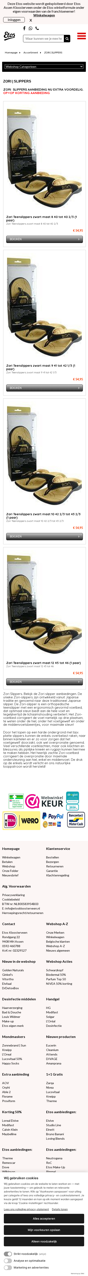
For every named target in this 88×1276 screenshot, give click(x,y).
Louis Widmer (11, 1016)
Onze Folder (10, 871)
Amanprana (53, 1063)
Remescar (8, 1162)
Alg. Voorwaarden (16, 886)
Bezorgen (52, 862)
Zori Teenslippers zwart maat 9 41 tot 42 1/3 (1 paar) (40, 367)
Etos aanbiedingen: (61, 1112)
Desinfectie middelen (19, 999)
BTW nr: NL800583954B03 (20, 904)
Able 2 (6, 1092)
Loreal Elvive (10, 1120)
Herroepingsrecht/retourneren (22, 913)
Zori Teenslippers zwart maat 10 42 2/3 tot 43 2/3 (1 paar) (43, 516)
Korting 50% (12, 1112)
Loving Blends (55, 1138)
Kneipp (7, 1050)
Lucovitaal (53, 1092)
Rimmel (51, 1171)
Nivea (50, 1087)
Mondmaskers (13, 1037)
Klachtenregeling (57, 875)
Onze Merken (55, 932)
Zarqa (50, 1083)
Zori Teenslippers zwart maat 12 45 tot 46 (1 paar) (43, 663)
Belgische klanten (58, 941)
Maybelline (9, 1134)
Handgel (52, 999)
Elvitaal (7, 983)
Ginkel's (7, 974)
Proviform (8, 1101)
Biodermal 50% (56, 974)
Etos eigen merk (13, 1025)
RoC (49, 1162)
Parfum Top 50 (56, 979)
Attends (51, 1054)
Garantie (52, 871)
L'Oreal (6, 1054)
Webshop (8, 866)
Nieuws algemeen (58, 950)
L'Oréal (50, 1021)
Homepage (11, 52)
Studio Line (53, 1125)
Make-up (8, 1021)
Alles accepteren (44, 1218)
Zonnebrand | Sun (14, 1045)
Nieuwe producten (61, 1037)
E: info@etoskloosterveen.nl (21, 908)
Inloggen (14, 20)
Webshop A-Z (57, 924)
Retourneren (54, 866)
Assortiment (30, 52)
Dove (5, 1167)
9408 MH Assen (12, 941)
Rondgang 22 (11, 937)
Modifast (52, 1012)
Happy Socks (10, 1063)
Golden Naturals (13, 970)
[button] (81, 35)
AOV (5, 1083)
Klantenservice (58, 848)
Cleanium (52, 1050)
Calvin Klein (10, 1129)
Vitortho (8, 979)
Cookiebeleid (11, 899)
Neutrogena (54, 1158)
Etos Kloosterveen (14, 932)
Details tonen (60, 1209)
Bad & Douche (11, 1012)
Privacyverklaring (13, 895)
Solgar (50, 1016)
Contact (8, 924)
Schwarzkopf (54, 970)
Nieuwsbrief (10, 875)
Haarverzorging (12, 1008)
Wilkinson (8, 1171)
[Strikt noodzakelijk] (8, 1254)
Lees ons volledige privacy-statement (26, 1209)
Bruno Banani (55, 1134)
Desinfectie (54, 1025)
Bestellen (52, 857)
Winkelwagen (11, 857)
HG (48, 1008)
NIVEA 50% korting (59, 983)
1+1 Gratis (54, 1074)
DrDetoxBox (10, 988)
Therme (51, 1101)
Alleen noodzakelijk (44, 1241)
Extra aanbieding (15, 1074)
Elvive (50, 1120)
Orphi (6, 1087)
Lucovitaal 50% (12, 1059)
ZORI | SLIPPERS (53, 52)
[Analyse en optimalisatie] (8, 1260)
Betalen (7, 862)
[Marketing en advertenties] (8, 1267)
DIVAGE (51, 1059)
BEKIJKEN (16, 239)
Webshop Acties (59, 961)
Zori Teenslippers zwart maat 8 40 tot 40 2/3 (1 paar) (41, 218)
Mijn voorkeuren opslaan (44, 1230)
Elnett (50, 1129)
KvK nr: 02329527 (14, 950)
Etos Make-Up (55, 1167)
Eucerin (51, 1045)
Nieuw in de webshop (19, 961)
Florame (7, 1096)
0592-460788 (11, 946)
